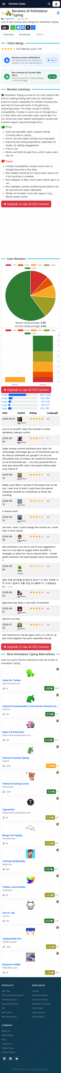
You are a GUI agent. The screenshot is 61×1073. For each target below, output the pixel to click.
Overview (9, 34)
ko (48, 566)
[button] (4, 4)
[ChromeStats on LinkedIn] (4, 1058)
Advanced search (40, 995)
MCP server (7, 1012)
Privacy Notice (8, 1052)
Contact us (7, 1044)
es (48, 592)
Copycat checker (40, 999)
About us (6, 1031)
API (3, 1008)
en (48, 418)
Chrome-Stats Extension (13, 995)
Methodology (8, 1035)
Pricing (35, 991)
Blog (4, 1039)
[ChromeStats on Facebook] (10, 1058)
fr (48, 438)
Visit (54, 76)
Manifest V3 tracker (41, 1004)
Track (53, 60)
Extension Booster (10, 1004)
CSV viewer (37, 1008)
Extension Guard (9, 999)
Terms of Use (8, 1048)
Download (24, 34)
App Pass (6, 991)
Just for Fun (22, 19)
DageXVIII (9, 19)
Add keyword (38, 1017)
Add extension (38, 1012)
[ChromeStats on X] (16, 1058)
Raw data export (9, 1017)
